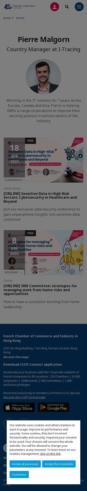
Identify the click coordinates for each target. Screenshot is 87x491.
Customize (19, 474)
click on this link (50, 454)
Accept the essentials (59, 464)
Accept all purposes (25, 464)
